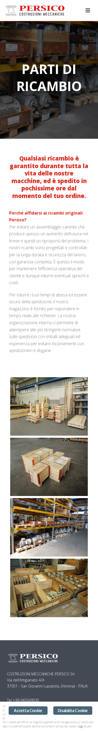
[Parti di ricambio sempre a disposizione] (49, 588)
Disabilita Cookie (73, 710)
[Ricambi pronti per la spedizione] (49, 467)
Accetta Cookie (28, 710)
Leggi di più (84, 726)
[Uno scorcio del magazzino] (49, 527)
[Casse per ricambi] (49, 406)
